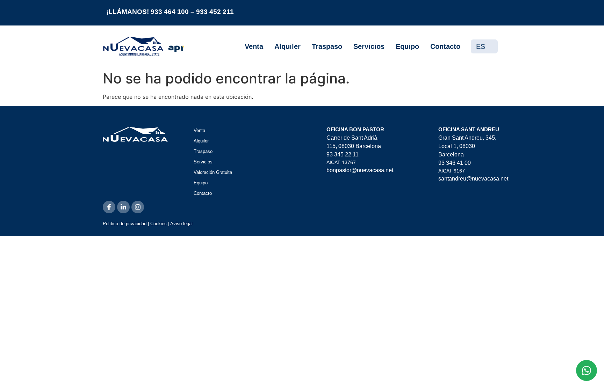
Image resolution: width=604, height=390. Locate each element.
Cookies (158, 223)
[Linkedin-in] (123, 207)
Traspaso (327, 46)
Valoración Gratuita (213, 172)
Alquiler (287, 46)
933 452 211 (215, 11)
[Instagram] (137, 207)
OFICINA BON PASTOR (355, 129)
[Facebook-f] (109, 207)
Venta (254, 46)
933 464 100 (170, 11)
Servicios (368, 46)
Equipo (407, 46)
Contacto (445, 46)
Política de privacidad (124, 223)
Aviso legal (181, 223)
